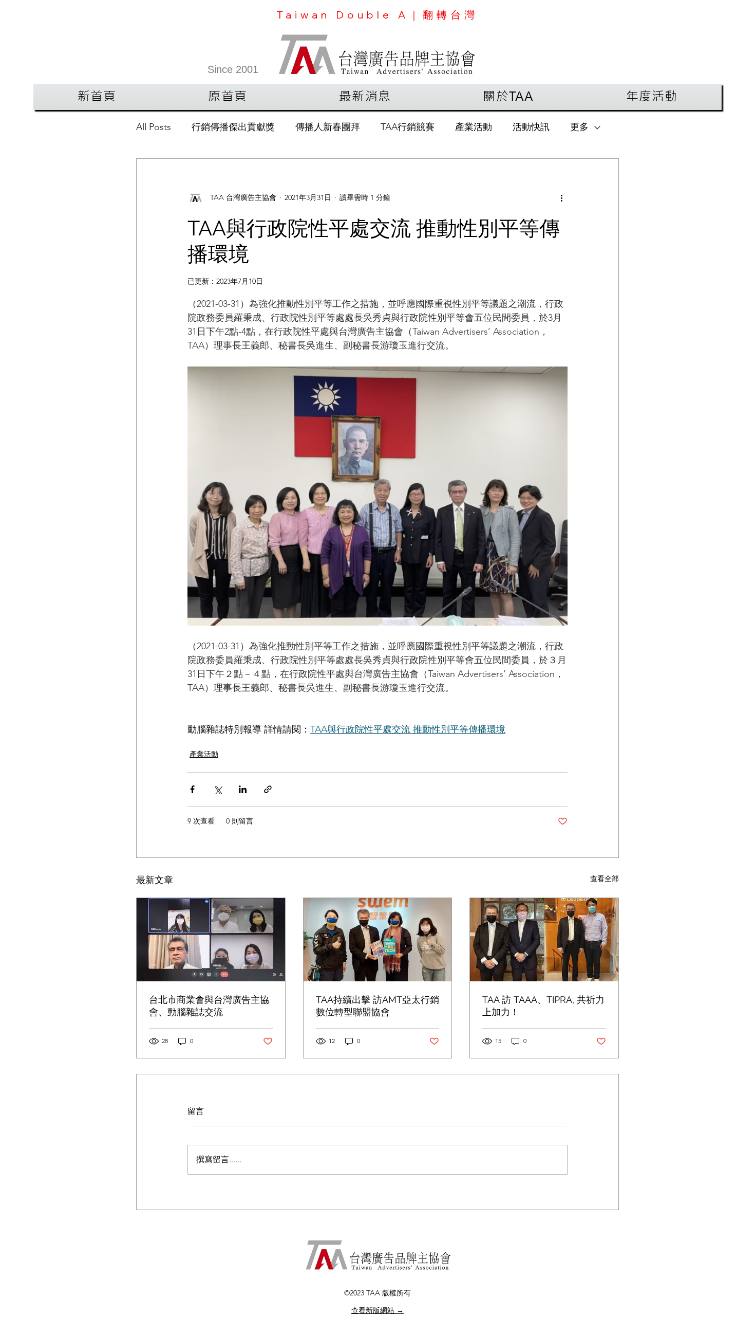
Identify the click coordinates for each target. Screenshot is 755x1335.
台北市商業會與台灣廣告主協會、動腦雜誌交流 (209, 1005)
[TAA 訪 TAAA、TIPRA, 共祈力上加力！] (544, 939)
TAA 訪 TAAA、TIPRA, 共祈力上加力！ (543, 1005)
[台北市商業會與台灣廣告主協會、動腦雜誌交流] (211, 939)
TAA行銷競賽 (408, 127)
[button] (365, 97)
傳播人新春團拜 (327, 127)
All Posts (153, 127)
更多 (579, 127)
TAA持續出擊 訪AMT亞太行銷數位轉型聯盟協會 (377, 1005)
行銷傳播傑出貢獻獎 (233, 127)
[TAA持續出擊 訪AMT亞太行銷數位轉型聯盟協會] (378, 939)
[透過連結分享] (268, 789)
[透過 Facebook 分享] (192, 789)
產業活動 (473, 127)
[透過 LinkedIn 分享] (243, 789)
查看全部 (604, 878)
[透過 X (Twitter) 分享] (217, 789)
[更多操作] (561, 198)
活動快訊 (531, 127)
